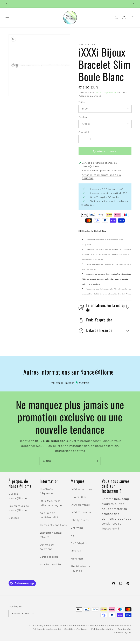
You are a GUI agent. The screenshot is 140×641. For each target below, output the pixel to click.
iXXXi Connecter (81, 512)
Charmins (77, 527)
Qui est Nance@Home (18, 496)
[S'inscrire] (97, 461)
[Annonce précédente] (6, 4)
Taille (82, 102)
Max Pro (76, 551)
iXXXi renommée (81, 489)
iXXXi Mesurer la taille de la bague (51, 503)
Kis (73, 535)
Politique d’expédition (102, 629)
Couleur (83, 117)
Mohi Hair (77, 558)
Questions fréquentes (46, 491)
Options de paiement (47, 546)
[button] (7, 17)
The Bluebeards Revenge (80, 568)
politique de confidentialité (49, 515)
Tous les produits (50, 564)
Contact (14, 517)
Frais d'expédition (106, 92)
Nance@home (42, 625)
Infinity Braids (80, 520)
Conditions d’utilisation (76, 629)
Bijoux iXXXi (78, 497)
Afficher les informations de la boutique (101, 176)
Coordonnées (124, 629)
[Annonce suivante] (133, 4)
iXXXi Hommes (80, 504)
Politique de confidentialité (46, 629)
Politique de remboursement (116, 625)
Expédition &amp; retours (51, 535)
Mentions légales (122, 632)
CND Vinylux (79, 543)
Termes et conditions (53, 525)
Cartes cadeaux (49, 556)
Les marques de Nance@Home (19, 508)
